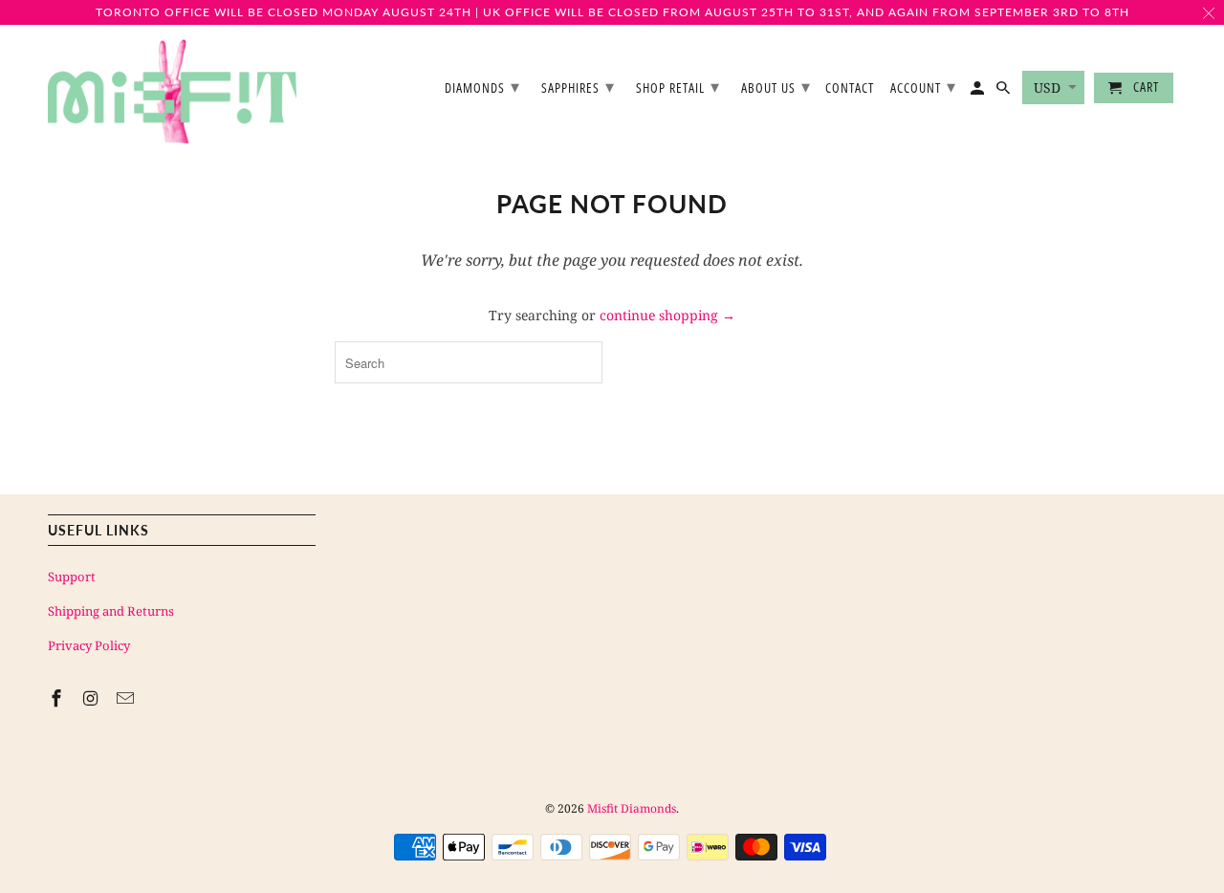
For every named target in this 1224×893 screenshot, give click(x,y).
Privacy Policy (89, 645)
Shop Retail (678, 86)
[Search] (1004, 91)
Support (72, 576)
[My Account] (979, 91)
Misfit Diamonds (631, 808)
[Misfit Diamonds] (172, 91)
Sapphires (578, 86)
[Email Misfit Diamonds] (127, 697)
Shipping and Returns (111, 611)
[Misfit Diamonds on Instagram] (92, 697)
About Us (776, 86)
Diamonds (482, 86)
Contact (849, 88)
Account (923, 86)
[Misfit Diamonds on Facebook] (58, 697)
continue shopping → (667, 315)
